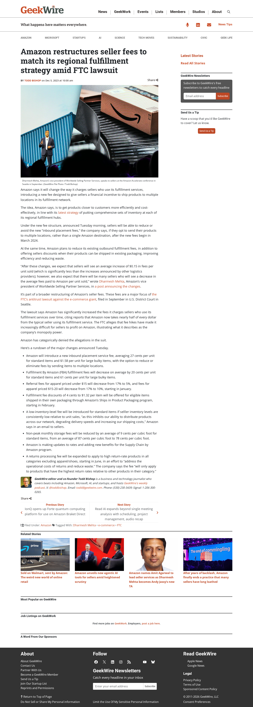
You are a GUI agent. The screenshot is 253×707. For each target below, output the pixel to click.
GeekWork (122, 12)
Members (178, 12)
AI (100, 37)
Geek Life (226, 37)
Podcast (187, 25)
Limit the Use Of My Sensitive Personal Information (126, 702)
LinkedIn (198, 25)
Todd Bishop (32, 80)
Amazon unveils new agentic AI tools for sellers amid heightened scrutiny (97, 577)
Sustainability (177, 37)
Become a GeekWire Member (39, 674)
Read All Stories (193, 63)
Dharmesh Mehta (111, 281)
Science (120, 37)
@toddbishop (57, 488)
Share (151, 80)
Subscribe (223, 96)
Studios (198, 12)
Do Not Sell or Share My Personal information (50, 702)
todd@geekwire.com (89, 488)
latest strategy (68, 212)
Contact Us (28, 666)
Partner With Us (31, 670)
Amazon (26, 37)
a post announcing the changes (117, 286)
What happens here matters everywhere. (54, 24)
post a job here (151, 623)
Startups (79, 37)
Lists (159, 12)
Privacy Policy (192, 680)
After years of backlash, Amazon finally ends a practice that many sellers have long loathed (206, 577)
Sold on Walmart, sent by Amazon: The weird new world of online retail (44, 577)
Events (143, 12)
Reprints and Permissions (37, 688)
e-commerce (106, 525)
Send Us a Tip (206, 131)
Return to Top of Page (37, 697)
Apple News (195, 661)
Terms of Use (192, 684)
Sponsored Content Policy (200, 689)
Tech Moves (146, 37)
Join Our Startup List (34, 683)
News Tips (225, 24)
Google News (195, 666)
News (102, 12)
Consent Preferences (196, 702)
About (217, 12)
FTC (119, 525)
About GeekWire (31, 661)
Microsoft (52, 37)
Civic (204, 37)
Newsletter (209, 25)
